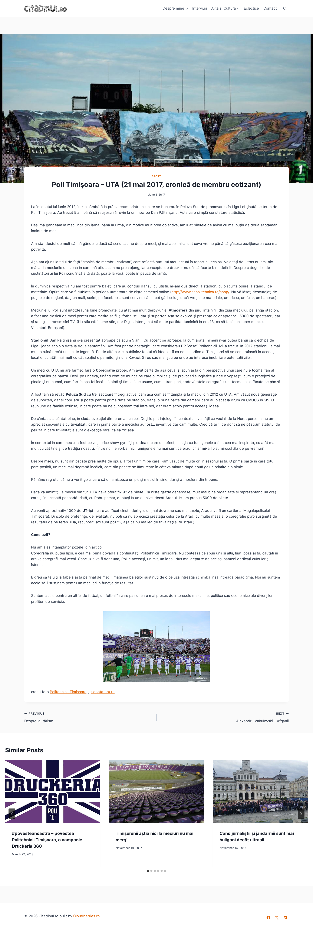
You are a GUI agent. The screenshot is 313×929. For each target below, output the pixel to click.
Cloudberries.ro (86, 916)
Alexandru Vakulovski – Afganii (262, 717)
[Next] (301, 813)
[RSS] (285, 917)
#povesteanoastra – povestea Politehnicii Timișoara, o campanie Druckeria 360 (47, 840)
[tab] (148, 871)
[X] (276, 917)
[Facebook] (268, 917)
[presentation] (52, 791)
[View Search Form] (285, 8)
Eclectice (251, 8)
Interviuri (199, 8)
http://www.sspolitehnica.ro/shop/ (200, 292)
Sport (156, 176)
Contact (270, 8)
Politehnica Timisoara (68, 692)
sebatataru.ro (103, 692)
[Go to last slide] (12, 813)
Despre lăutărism (38, 717)
